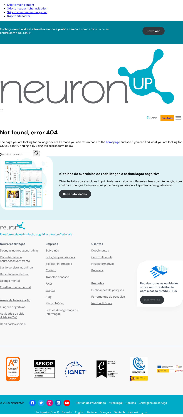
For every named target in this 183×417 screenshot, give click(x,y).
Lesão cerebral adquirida (16, 267)
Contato (51, 270)
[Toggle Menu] (178, 117)
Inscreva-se (152, 300)
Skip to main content (20, 5)
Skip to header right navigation (27, 8)
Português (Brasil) (47, 412)
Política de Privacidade (91, 403)
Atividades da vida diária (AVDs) (12, 315)
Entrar (153, 117)
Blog (48, 297)
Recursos (97, 270)
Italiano (92, 412)
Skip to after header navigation (27, 12)
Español (67, 412)
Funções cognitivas (12, 307)
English (79, 412)
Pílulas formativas (102, 264)
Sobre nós (52, 250)
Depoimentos (100, 250)
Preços (50, 290)
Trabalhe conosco (57, 277)
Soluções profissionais (60, 257)
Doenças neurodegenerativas (19, 250)
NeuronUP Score (101, 303)
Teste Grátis (167, 118)
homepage (113, 142)
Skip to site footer (18, 16)
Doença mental (10, 281)
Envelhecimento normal (15, 287)
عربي (144, 412)
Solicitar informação (59, 264)
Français (105, 412)
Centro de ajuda (101, 257)
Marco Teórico (55, 303)
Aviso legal (116, 403)
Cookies (130, 403)
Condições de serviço (153, 403)
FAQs (49, 283)
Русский (133, 412)
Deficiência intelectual (14, 274)
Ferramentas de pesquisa (108, 296)
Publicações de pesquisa (107, 290)
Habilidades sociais (13, 324)
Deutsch (119, 412)
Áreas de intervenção (15, 300)
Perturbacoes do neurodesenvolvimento (15, 259)
